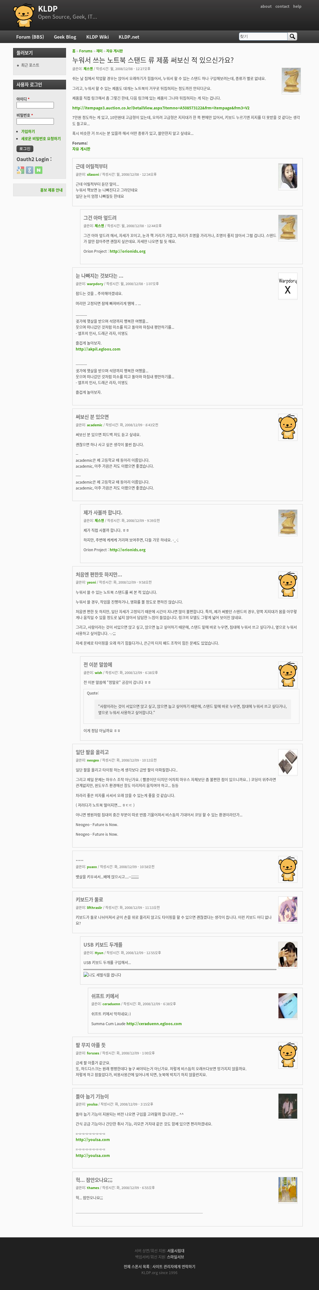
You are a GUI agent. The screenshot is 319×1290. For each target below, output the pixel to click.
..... (79, 858)
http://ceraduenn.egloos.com (154, 1023)
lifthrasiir (94, 907)
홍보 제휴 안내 (51, 190)
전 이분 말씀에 (97, 664)
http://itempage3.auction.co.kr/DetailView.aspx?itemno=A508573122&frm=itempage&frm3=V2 (161, 107)
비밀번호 (25, 115)
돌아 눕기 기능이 (92, 1096)
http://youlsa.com (93, 1139)
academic (94, 424)
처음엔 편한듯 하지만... (99, 574)
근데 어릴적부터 (91, 166)
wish (98, 672)
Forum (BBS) (30, 36)
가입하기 (28, 131)
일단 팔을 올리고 (92, 751)
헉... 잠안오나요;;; (94, 1179)
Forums (86, 50)
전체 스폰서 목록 (137, 1266)
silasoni (93, 174)
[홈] (24, 15)
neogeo (93, 759)
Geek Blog (65, 36)
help (297, 6)
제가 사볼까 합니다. (102, 512)
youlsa (92, 1103)
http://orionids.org (127, 251)
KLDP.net (129, 36)
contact (282, 6)
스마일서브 (175, 1256)
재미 (99, 50)
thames (93, 1187)
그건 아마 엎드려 (100, 217)
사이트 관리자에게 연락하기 (173, 1266)
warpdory (95, 283)
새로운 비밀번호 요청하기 (41, 138)
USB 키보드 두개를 (102, 944)
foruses (93, 1052)
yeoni (91, 582)
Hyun (99, 952)
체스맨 (88, 68)
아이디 (23, 99)
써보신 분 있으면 (92, 416)
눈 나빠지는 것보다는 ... (99, 275)
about (266, 6)
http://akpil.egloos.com (98, 348)
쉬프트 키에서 (105, 995)
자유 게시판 (114, 50)
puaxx (92, 866)
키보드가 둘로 (89, 899)
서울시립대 (175, 1250)
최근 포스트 (30, 65)
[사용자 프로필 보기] (291, 91)
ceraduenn (111, 1003)
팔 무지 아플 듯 (91, 1044)
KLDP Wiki (97, 36)
